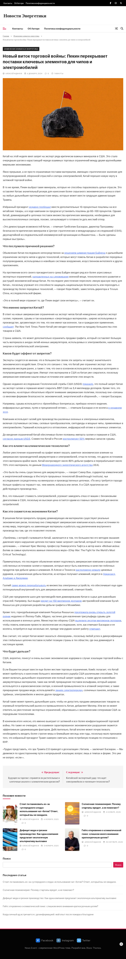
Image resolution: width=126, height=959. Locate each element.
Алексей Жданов (14, 73)
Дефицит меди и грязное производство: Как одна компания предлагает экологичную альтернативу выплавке (59, 898)
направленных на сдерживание (50, 276)
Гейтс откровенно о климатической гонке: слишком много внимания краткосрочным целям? (101, 834)
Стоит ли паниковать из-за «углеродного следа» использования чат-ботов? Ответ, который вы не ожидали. (59, 881)
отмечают (94, 628)
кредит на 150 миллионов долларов (61, 600)
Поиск (7, 858)
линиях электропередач (69, 690)
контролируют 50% (74, 438)
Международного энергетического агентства (67, 465)
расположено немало (88, 569)
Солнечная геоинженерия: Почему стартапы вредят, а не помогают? (38, 889)
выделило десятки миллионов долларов (98, 620)
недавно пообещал (40, 207)
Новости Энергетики (25, 15)
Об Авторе (19, 3)
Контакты (8, 3)
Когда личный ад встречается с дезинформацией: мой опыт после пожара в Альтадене (48, 914)
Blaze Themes (93, 948)
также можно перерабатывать (29, 585)
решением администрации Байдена (84, 252)
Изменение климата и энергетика (21, 49)
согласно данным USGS (16, 438)
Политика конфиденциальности (40, 3)
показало (88, 384)
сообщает (8, 326)
